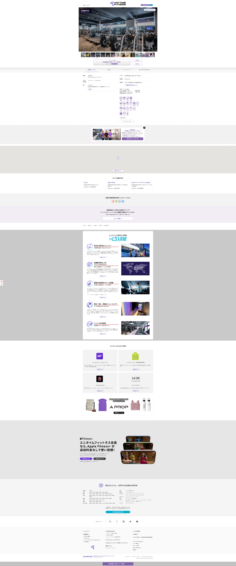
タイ (129, 501)
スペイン (142, 493)
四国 (84, 501)
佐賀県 (94, 503)
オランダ (138, 493)
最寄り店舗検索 (87, 536)
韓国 (137, 501)
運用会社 (134, 549)
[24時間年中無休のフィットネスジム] (118, 4)
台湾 (126, 501)
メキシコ (127, 492)
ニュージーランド (135, 496)
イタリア (134, 493)
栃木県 (94, 493)
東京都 (106, 493)
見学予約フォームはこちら (132, 139)
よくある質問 (137, 531)
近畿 (84, 498)
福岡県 (90, 503)
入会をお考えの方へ (110, 531)
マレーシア (139, 500)
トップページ (87, 531)
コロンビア (132, 492)
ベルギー (130, 493)
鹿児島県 (110, 503)
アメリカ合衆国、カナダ (130, 490)
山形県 (103, 492)
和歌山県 (110, 498)
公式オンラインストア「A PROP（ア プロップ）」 (117, 543)
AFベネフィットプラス (111, 547)
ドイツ (127, 493)
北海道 (84, 490)
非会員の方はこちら (99, 458)
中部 (84, 495)
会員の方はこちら (86, 458)
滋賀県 (94, 498)
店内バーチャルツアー (151, 9)
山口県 (103, 500)
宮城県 (97, 492)
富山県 (94, 495)
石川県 (97, 495)
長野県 (106, 495)
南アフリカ (132, 503)
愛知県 (90, 496)
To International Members (138, 541)
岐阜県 (110, 495)
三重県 (90, 498)
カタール (127, 498)
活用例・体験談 (110, 535)
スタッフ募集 (135, 543)
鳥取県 (90, 500)
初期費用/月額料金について (131, 85)
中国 (84, 500)
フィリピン (144, 500)
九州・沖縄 (85, 503)
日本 (126, 500)
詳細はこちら (95, 461)
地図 (90, 89)
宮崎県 (106, 503)
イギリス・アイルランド (130, 495)
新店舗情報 (87, 541)
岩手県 (94, 492)
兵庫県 (103, 498)
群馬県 (97, 493)
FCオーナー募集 (136, 545)
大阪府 (100, 498)
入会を (146, 5)
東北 (84, 492)
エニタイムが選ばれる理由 (112, 533)
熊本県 (100, 503)
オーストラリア (128, 496)
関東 (84, 493)
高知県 (100, 501)
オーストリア (137, 495)
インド (135, 500)
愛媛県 (97, 501)
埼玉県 (100, 493)
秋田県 (100, 492)
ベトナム (140, 501)
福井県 (100, 495)
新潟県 (90, 495)
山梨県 (103, 495)
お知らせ (136, 534)
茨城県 (90, 493)
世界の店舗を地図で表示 (118, 512)
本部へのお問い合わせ (137, 547)
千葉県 (103, 493)
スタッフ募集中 (117, 218)
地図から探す (87, 538)
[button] (81, 29)
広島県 (100, 500)
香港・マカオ (130, 500)
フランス (142, 495)
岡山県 (97, 500)
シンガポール (149, 500)
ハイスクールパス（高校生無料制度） (114, 536)
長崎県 (97, 503)
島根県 (94, 500)
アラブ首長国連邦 (133, 498)
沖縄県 (114, 503)
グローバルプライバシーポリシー (147, 556)
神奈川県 (110, 493)
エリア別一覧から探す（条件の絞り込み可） (93, 540)
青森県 (90, 492)
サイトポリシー (127, 556)
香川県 (94, 501)
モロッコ (127, 503)
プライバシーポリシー (136, 556)
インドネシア (133, 501)
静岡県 (113, 495)
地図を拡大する (117, 170)
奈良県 (106, 498)
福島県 (106, 492)
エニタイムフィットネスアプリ (113, 540)
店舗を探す (86, 534)
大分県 (103, 503)
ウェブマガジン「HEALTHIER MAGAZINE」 (143, 537)
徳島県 (90, 501)
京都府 (97, 498)
